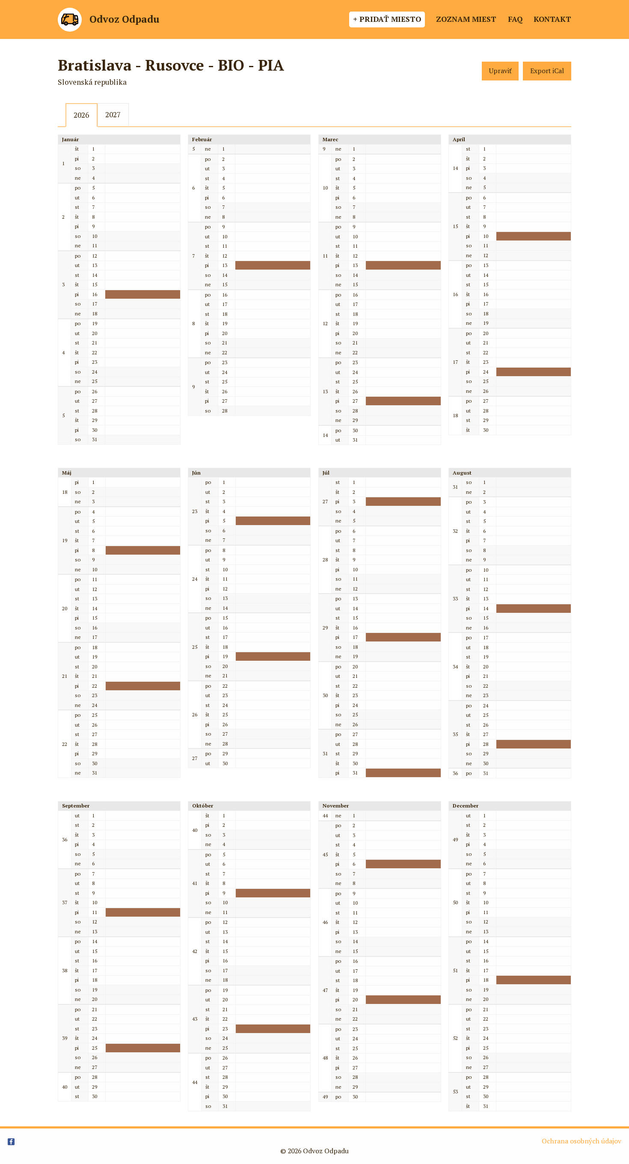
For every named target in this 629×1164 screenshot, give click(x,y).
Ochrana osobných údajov (581, 1141)
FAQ (515, 19)
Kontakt (552, 19)
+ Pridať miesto (387, 19)
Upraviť (500, 70)
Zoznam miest (466, 19)
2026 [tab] (81, 115)
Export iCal (547, 70)
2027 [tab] (113, 114)
